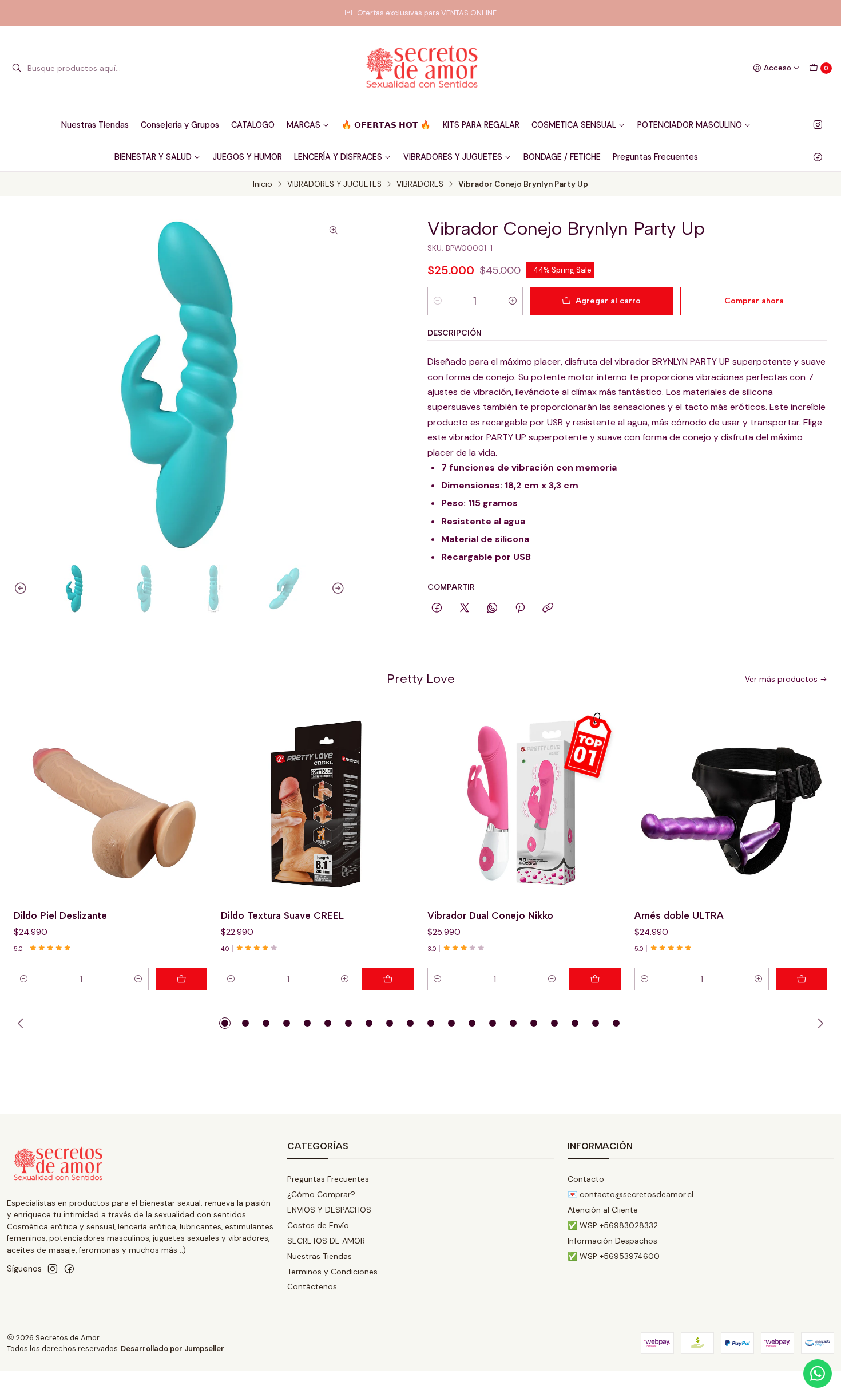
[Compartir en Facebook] (436, 608)
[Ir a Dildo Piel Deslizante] (110, 804)
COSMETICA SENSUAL (573, 125)
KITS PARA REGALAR (481, 125)
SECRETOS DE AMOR (326, 1241)
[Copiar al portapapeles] (547, 608)
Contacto (586, 1179)
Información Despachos (612, 1241)
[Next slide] (336, 589)
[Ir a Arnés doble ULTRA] (731, 804)
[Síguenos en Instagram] (817, 125)
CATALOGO (253, 125)
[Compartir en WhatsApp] (492, 608)
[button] (225, 1023)
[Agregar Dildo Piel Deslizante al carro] (181, 979)
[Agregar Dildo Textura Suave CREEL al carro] (388, 979)
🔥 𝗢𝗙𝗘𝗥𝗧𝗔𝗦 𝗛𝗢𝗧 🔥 (386, 125)
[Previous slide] (22, 589)
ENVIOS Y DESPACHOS (329, 1210)
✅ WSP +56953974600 (614, 1256)
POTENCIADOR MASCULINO (689, 125)
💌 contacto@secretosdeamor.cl (630, 1194)
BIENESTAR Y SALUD (153, 157)
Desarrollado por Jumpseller (172, 1348)
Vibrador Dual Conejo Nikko (490, 915)
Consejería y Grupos (180, 125)
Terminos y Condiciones (332, 1271)
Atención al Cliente (603, 1210)
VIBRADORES (419, 184)
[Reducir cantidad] (437, 301)
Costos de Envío (318, 1225)
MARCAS (303, 125)
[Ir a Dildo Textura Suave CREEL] (317, 804)
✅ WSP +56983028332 (613, 1225)
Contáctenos (312, 1286)
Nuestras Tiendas (95, 125)
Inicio (262, 184)
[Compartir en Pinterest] (520, 608)
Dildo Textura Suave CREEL (282, 915)
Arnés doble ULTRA (679, 915)
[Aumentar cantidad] (512, 301)
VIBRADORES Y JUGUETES (452, 157)
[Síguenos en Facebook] (817, 157)
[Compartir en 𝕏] (464, 608)
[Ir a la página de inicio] (420, 68)
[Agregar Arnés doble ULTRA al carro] (801, 979)
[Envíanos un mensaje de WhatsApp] (817, 1373)
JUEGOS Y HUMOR (247, 157)
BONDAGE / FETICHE (562, 157)
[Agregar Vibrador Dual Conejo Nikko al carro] (595, 979)
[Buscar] (16, 68)
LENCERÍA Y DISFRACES (338, 157)
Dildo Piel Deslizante (60, 915)
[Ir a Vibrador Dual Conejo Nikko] (524, 804)
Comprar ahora (754, 300)
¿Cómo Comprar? (321, 1194)
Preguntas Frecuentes (655, 157)
